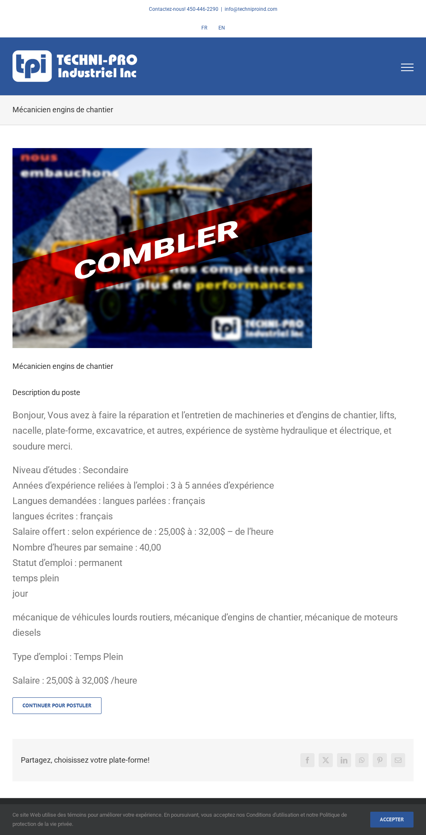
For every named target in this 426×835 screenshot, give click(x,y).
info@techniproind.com (251, 9)
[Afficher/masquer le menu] (407, 67)
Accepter (392, 819)
